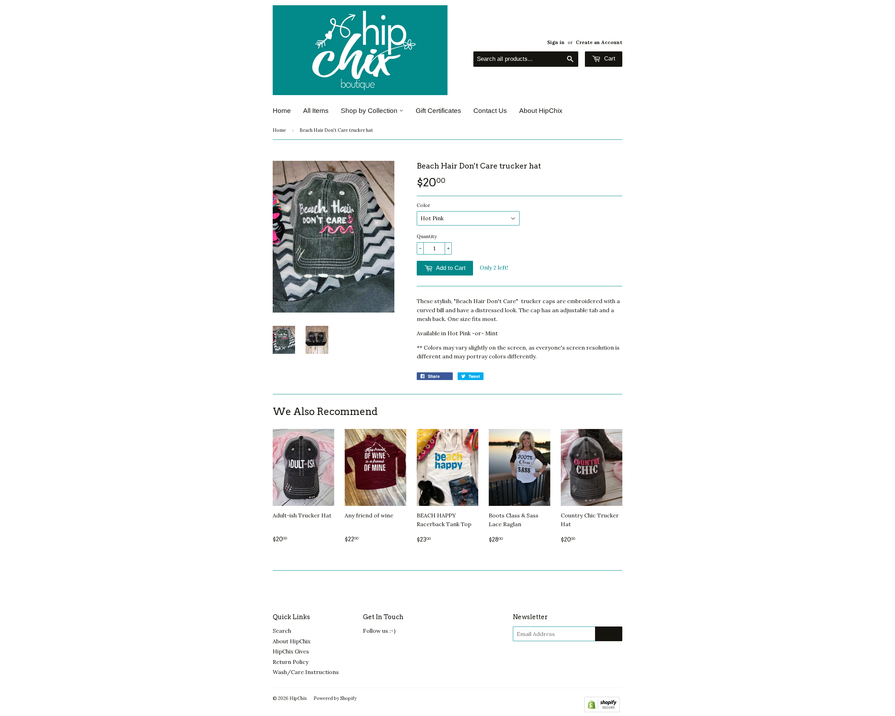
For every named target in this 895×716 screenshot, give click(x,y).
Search (282, 630)
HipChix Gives (291, 651)
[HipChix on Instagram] (399, 648)
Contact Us (490, 110)
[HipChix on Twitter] (368, 648)
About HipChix (541, 110)
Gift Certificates (438, 110)
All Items (316, 110)
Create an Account (599, 42)
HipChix (298, 698)
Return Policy (290, 661)
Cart (608, 58)
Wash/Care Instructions (306, 671)
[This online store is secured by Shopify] (602, 710)
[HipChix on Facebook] (383, 648)
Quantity (427, 236)
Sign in (556, 42)
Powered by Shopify (335, 698)
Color (423, 205)
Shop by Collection (370, 110)
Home (282, 110)
